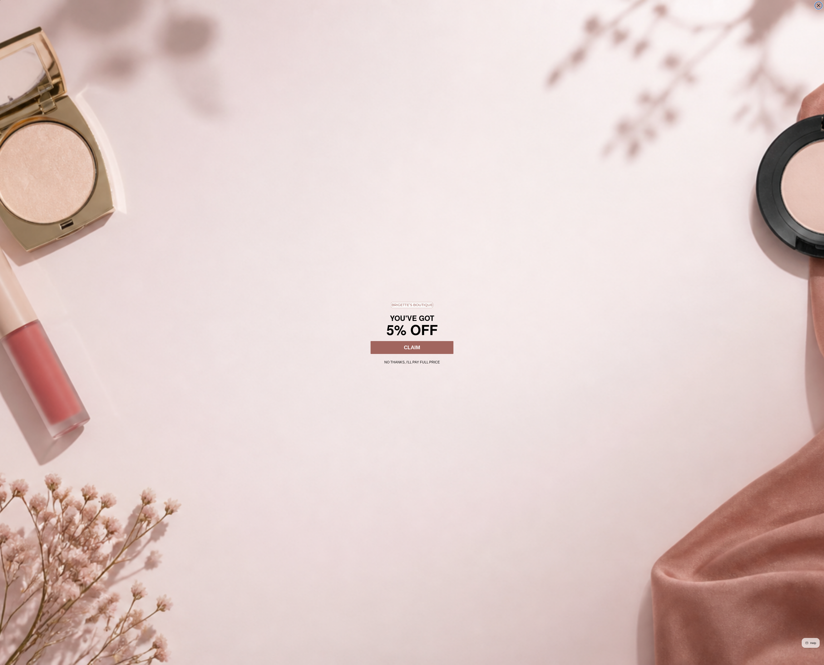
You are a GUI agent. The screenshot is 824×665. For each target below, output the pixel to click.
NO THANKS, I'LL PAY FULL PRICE (412, 361)
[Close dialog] (818, 5)
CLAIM (412, 347)
